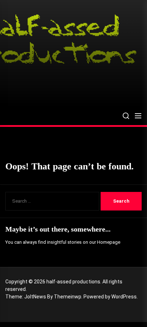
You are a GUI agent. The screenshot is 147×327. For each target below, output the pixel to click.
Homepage (108, 242)
